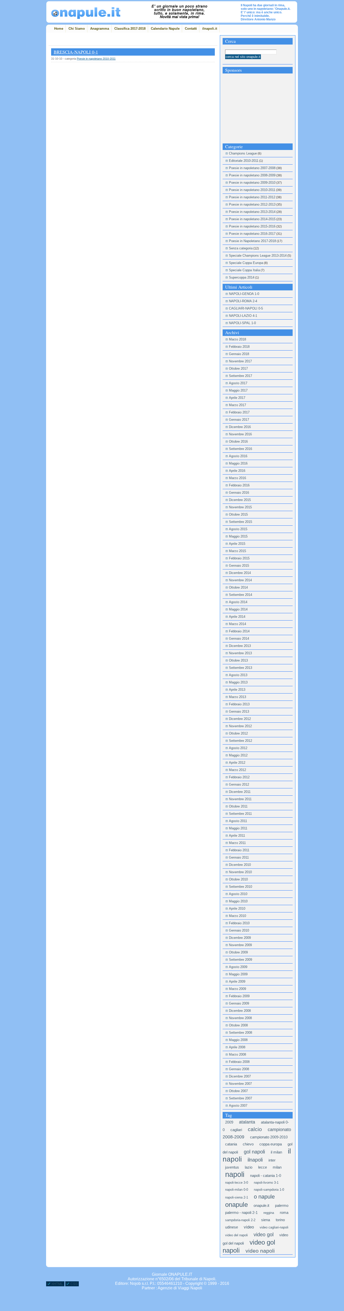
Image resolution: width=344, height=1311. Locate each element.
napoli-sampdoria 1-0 (269, 1189)
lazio (248, 1167)
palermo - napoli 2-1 (241, 1212)
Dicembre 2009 (240, 938)
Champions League (243, 153)
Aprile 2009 (237, 981)
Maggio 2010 (238, 901)
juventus (232, 1167)
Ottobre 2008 (238, 1025)
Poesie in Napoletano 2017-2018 (252, 241)
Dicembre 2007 (240, 1076)
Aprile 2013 (237, 689)
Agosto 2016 (238, 456)
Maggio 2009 (238, 974)
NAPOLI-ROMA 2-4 (243, 301)
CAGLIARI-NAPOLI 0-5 (246, 308)
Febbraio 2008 (239, 1062)
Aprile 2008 (237, 1047)
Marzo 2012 (237, 770)
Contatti (191, 28)
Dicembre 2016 (240, 427)
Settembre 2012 (240, 741)
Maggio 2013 (238, 682)
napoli (234, 1174)
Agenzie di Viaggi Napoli (180, 1288)
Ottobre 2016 (238, 441)
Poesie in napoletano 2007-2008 (252, 168)
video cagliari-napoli (274, 1227)
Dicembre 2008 (240, 1011)
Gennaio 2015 (239, 565)
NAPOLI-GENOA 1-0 (244, 294)
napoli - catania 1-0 (265, 1175)
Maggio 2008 (238, 1040)
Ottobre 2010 (238, 879)
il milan (276, 1152)
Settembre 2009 (240, 959)
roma (284, 1212)
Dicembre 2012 (240, 719)
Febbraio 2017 (239, 412)
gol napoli (254, 1151)
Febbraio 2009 (239, 996)
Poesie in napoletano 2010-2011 (96, 58)
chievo (248, 1144)
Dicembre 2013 (240, 646)
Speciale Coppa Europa (246, 263)
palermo (281, 1205)
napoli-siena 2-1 (236, 1197)
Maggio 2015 (238, 536)
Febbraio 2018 (239, 347)
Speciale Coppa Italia (244, 270)
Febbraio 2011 (239, 850)
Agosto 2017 (238, 383)
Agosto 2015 (238, 529)
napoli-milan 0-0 (236, 1189)
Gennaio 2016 (239, 492)
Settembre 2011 (240, 814)
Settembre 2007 (240, 1098)
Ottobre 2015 (238, 514)
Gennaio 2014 (239, 638)
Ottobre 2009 (238, 952)
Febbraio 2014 (239, 631)
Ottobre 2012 (238, 733)
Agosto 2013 (238, 675)
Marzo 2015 (237, 551)
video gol (263, 1234)
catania (231, 1144)
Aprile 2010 (237, 908)
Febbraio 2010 (239, 923)
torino (280, 1220)
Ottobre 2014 (238, 587)
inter (272, 1160)
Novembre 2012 (240, 726)
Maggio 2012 (238, 755)
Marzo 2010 (237, 916)
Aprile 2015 (237, 544)
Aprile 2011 (237, 835)
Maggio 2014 (238, 609)
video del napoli (236, 1235)
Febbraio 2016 (239, 485)
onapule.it (261, 1205)
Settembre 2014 (240, 595)
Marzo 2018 (237, 339)
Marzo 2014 (237, 624)
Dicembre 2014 (240, 573)
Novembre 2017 (240, 361)
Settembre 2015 (240, 522)
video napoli (260, 1251)
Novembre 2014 (240, 580)
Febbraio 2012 (239, 777)
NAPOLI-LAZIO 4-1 (243, 316)
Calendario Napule (165, 28)
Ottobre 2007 (238, 1091)
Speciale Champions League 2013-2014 (258, 255)
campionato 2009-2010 (269, 1137)
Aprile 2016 (237, 471)
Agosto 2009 (238, 967)
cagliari (236, 1130)
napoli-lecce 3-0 (236, 1182)
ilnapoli (255, 1160)
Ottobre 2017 (238, 368)
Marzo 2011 (237, 843)
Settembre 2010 (240, 887)
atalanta (247, 1122)
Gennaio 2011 (239, 857)
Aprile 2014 (237, 617)
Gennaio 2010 (239, 930)
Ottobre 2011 (238, 806)
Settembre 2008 (240, 1032)
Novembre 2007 (240, 1084)
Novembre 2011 (240, 799)
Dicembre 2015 (240, 500)
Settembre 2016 (240, 449)
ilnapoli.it (209, 28)
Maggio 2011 (238, 828)
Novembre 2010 (240, 872)
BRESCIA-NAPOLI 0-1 (76, 52)
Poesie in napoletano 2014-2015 (252, 219)
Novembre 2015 (240, 507)
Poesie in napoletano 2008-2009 (252, 175)
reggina (268, 1213)
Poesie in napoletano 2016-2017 (252, 234)
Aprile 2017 (237, 398)
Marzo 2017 (237, 405)
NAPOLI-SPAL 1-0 (242, 323)
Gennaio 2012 (239, 784)
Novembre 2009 (240, 945)
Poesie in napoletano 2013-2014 (252, 212)
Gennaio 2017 (239, 419)
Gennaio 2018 (239, 354)
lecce (262, 1167)
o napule (264, 1196)
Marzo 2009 (237, 989)
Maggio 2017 (238, 390)
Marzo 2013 (237, 697)
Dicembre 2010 (240, 865)
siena (265, 1220)
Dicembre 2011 (240, 792)
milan (277, 1167)
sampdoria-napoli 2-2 (240, 1220)
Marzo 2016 (237, 478)
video (249, 1227)
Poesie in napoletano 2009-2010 (252, 182)
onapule (236, 1204)
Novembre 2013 (240, 653)
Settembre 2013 (240, 668)
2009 (229, 1122)
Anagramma (99, 28)
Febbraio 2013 (239, 704)
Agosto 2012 (238, 748)
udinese (231, 1227)
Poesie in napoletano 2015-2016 (252, 226)
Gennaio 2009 (239, 1003)
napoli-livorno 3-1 (266, 1182)
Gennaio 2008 (239, 1069)
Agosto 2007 (238, 1105)
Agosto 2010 (238, 894)
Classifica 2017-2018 (130, 28)
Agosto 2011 (238, 821)
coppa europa (270, 1144)
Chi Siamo (76, 28)
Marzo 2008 (237, 1054)
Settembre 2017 (240, 376)
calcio (255, 1129)
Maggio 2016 (238, 463)
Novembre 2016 (240, 434)
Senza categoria (241, 248)
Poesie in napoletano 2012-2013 (252, 204)
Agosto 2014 (238, 602)
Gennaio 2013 (239, 711)
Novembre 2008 (240, 1018)
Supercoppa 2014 (241, 277)
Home (58, 28)
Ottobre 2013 (238, 660)
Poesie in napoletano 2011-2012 (252, 197)
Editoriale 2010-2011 (243, 161)
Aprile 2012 (237, 762)
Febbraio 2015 (239, 558)
